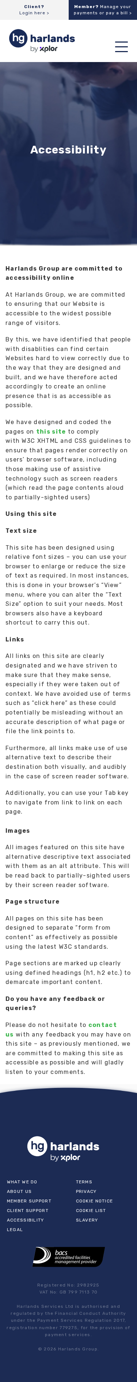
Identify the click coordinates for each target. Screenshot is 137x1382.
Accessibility (25, 1220)
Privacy (86, 1191)
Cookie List (91, 1210)
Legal (15, 1229)
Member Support (29, 1201)
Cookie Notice (94, 1201)
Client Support (28, 1210)
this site (51, 431)
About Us (19, 1191)
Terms (84, 1181)
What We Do (22, 1181)
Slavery (87, 1220)
